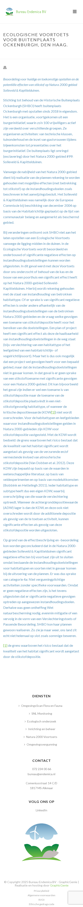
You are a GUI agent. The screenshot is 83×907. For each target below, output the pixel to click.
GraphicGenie (59, 885)
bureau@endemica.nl (41, 774)
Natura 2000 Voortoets (41, 737)
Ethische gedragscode (41, 904)
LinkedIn (41, 810)
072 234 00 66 (41, 769)
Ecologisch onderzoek (41, 721)
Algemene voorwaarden (41, 895)
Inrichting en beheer (41, 729)
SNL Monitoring (41, 713)
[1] (53, 412)
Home (8, 53)
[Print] (7, 67)
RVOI (41, 899)
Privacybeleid (41, 890)
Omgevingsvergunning (42, 744)
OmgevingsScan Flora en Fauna (41, 705)
